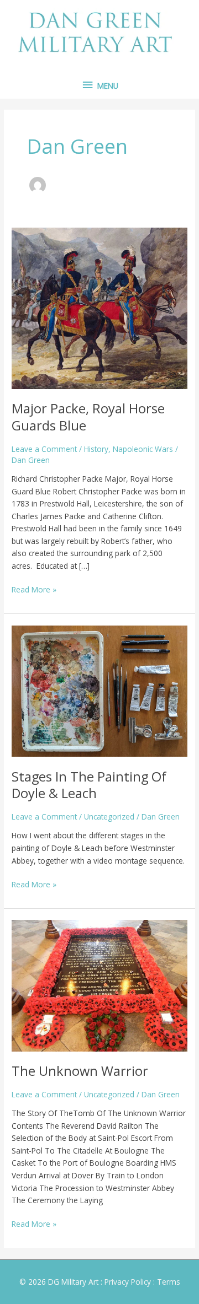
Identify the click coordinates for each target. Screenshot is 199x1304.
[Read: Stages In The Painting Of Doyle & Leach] (99, 690)
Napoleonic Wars (143, 449)
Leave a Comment (44, 449)
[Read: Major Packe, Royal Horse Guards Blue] (99, 307)
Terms (168, 1281)
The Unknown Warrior (80, 1071)
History (96, 449)
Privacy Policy (127, 1281)
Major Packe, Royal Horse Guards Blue (88, 417)
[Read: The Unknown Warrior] (99, 984)
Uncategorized (109, 816)
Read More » (34, 589)
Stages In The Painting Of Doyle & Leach (89, 785)
